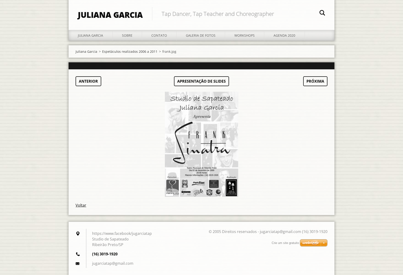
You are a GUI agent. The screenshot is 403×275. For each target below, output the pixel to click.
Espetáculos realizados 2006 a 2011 (129, 51)
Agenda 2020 (284, 35)
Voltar (81, 205)
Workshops (244, 35)
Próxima (315, 81)
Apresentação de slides (201, 81)
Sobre (127, 35)
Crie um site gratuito (285, 243)
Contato (159, 35)
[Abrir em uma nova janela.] (201, 144)
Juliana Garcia (90, 35)
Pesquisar (322, 13)
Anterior (88, 81)
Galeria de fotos (200, 35)
